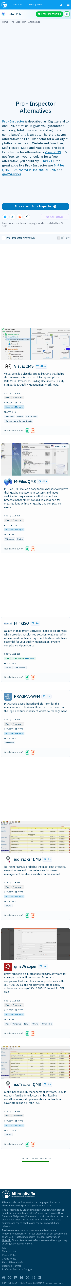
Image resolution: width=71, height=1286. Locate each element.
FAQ (4, 1247)
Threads (40, 1236)
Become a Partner (11, 1265)
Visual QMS (53, 152)
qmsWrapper (11, 174)
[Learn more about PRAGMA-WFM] (8, 697)
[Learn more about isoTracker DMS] (8, 860)
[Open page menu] (68, 4)
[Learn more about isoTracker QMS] (8, 1085)
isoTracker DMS (44, 170)
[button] (41, 366)
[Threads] (27, 1277)
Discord (40, 1233)
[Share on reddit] (20, 217)
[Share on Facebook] (5, 217)
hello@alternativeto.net (15, 1233)
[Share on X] (12, 217)
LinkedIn (6, 1240)
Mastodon (20, 1236)
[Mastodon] (15, 1277)
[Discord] (3, 1277)
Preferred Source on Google (17, 1269)
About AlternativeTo (12, 1262)
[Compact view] (62, 238)
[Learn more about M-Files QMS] (8, 482)
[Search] (60, 4)
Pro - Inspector (13, 121)
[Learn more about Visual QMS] (8, 367)
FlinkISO (46, 161)
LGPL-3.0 (29, 658)
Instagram (51, 1236)
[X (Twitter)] (9, 1277)
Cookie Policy (9, 1258)
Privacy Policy (9, 1255)
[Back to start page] (4, 5)
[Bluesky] (21, 1277)
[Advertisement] (35, 60)
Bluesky (30, 1236)
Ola (24, 1209)
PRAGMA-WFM (21, 170)
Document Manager (14, 407)
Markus (35, 1209)
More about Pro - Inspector (33, 206)
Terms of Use (9, 1251)
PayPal (29, 1243)
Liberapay (16, 1243)
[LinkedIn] (39, 1277)
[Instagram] (33, 1277)
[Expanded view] (58, 238)
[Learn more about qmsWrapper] (8, 967)
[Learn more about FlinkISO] (8, 624)
